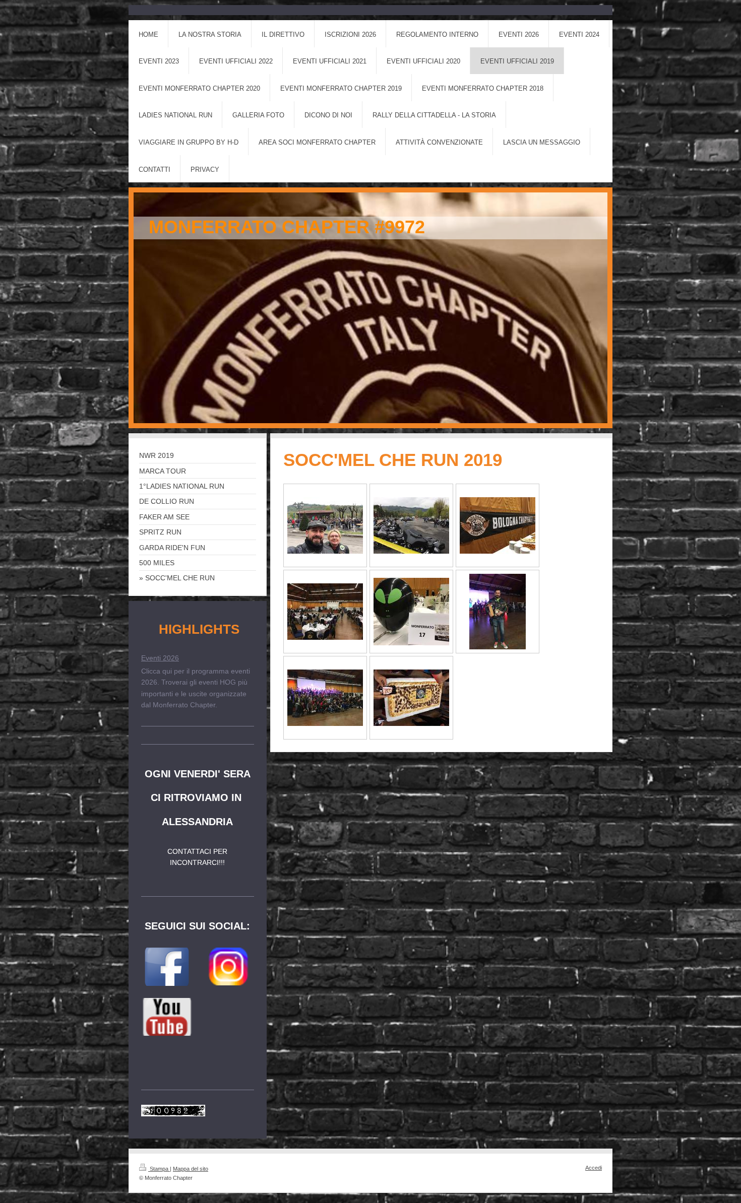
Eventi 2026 (160, 658)
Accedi (593, 1168)
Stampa (159, 1169)
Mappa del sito (190, 1169)
